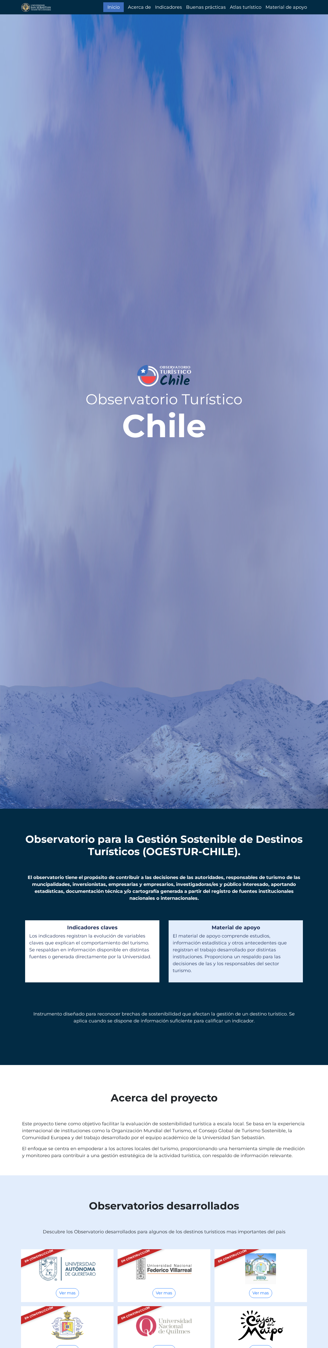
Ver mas (67, 1293)
